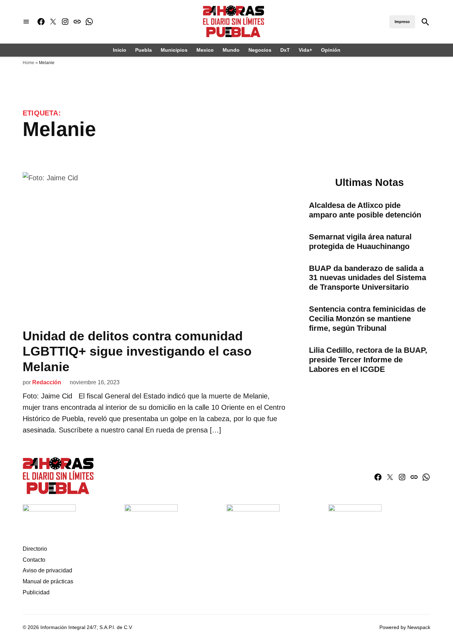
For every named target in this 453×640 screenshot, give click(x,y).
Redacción (46, 382)
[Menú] (26, 21)
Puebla (143, 50)
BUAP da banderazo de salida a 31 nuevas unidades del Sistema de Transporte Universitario (367, 278)
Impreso (402, 21)
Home (28, 62)
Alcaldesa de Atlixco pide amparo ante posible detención (365, 210)
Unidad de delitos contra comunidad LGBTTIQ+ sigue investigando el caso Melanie (137, 351)
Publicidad (36, 592)
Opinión (330, 50)
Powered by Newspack (404, 627)
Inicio (119, 50)
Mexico (205, 50)
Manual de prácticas (48, 581)
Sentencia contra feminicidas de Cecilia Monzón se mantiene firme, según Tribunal (367, 319)
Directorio (35, 549)
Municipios (174, 50)
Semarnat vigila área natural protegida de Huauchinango (360, 241)
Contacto (34, 560)
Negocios (259, 50)
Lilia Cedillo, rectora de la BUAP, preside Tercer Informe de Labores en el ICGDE (368, 360)
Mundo (231, 50)
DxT (285, 50)
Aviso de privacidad (47, 570)
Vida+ (305, 50)
